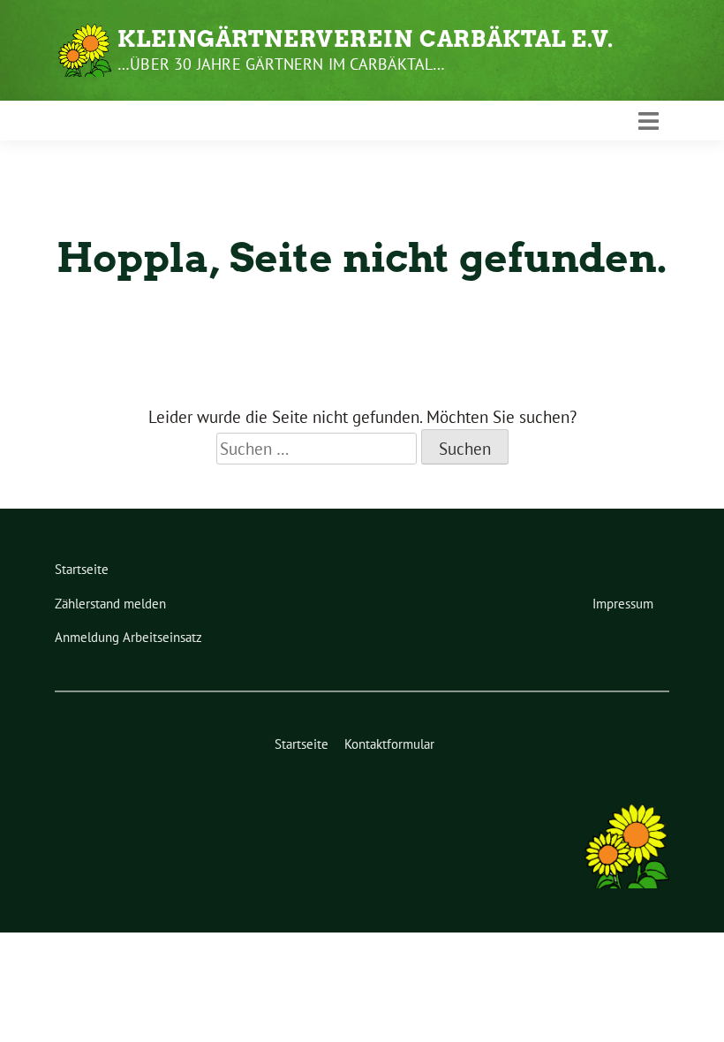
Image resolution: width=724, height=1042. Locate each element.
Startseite (82, 569)
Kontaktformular (389, 744)
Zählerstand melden (110, 603)
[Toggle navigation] (648, 121)
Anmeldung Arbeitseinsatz (128, 637)
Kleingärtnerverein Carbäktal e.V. (365, 39)
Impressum (622, 603)
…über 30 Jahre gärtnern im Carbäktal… (281, 64)
